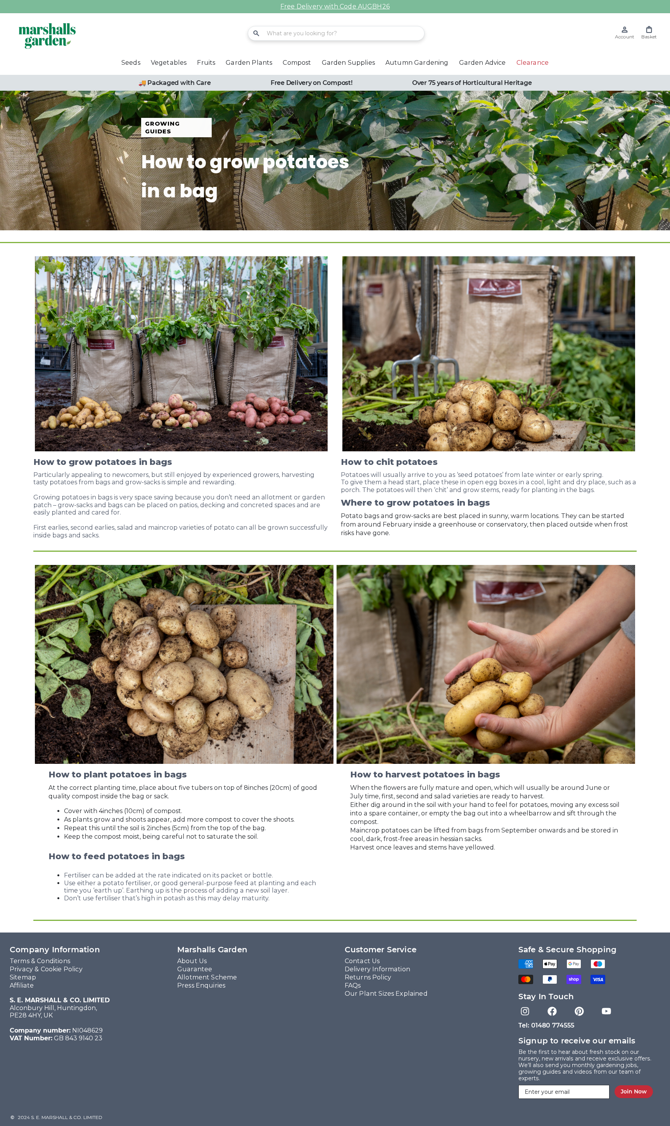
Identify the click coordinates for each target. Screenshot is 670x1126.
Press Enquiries (201, 985)
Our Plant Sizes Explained (386, 993)
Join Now (634, 1091)
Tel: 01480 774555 (546, 1025)
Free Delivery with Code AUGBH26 (335, 6)
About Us (192, 961)
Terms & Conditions (40, 961)
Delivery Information (377, 969)
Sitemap (23, 977)
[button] (649, 33)
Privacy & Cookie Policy (46, 969)
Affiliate (22, 985)
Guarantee (194, 969)
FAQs (353, 985)
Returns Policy (368, 977)
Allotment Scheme (207, 977)
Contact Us (362, 961)
